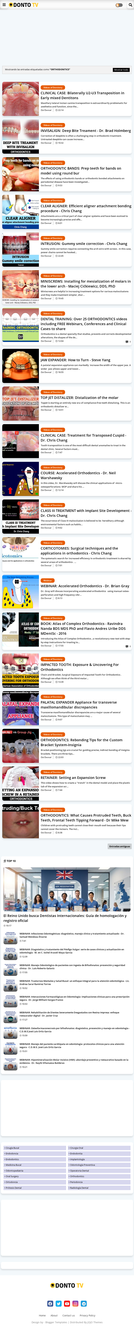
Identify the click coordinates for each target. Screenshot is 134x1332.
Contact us (68, 1315)
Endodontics (12, 1159)
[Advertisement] (67, 36)
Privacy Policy (87, 1315)
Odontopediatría (14, 1170)
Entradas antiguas (119, 846)
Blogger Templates (56, 1322)
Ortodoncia (12, 1182)
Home (42, 1315)
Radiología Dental (79, 1187)
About (54, 1315)
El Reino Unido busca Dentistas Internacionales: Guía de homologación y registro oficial (65, 918)
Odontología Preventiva (82, 1164)
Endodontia (76, 1153)
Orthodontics (77, 1176)
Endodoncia (12, 1153)
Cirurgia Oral (76, 1147)
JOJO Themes (95, 1322)
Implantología (77, 1159)
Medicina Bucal (13, 1164)
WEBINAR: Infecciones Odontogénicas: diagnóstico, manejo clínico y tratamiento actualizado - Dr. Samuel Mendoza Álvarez (72, 935)
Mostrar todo (121, 69)
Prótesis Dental (13, 1187)
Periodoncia (76, 1182)
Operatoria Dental (79, 1170)
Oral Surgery (12, 1176)
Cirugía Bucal (12, 1147)
